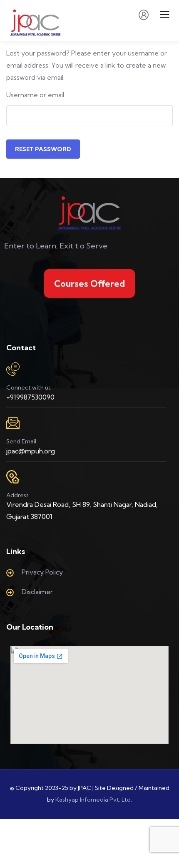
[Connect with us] (13, 369)
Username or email (35, 95)
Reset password (43, 149)
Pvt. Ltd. (120, 799)
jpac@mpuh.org (30, 451)
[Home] (89, 213)
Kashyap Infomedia (81, 799)
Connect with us (28, 387)
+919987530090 (30, 397)
